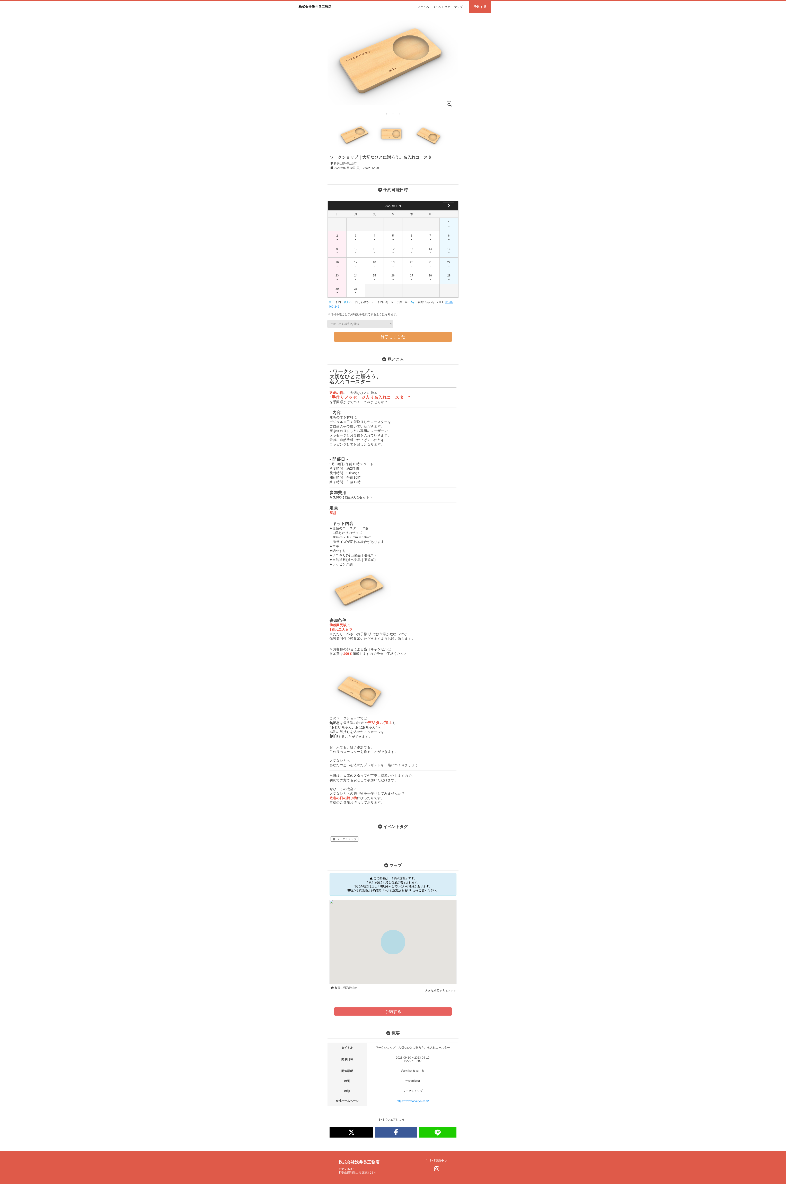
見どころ (423, 7)
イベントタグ (441, 7)
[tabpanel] (393, 62)
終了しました (393, 337)
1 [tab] (387, 114)
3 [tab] (399, 114)
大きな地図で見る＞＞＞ (440, 990)
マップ (458, 7)
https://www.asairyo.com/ (413, 1101)
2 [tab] (393, 114)
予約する (480, 6)
